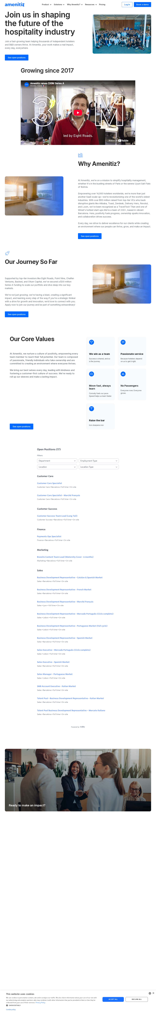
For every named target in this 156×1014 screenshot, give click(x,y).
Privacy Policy (40, 1003)
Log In (127, 4)
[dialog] (78, 1002)
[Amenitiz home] (14, 4)
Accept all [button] (113, 999)
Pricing (102, 4)
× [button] (153, 993)
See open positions (16, 57)
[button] (47, 4)
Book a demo (142, 4)
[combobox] (150, 993)
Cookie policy (11, 1009)
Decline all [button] (137, 999)
